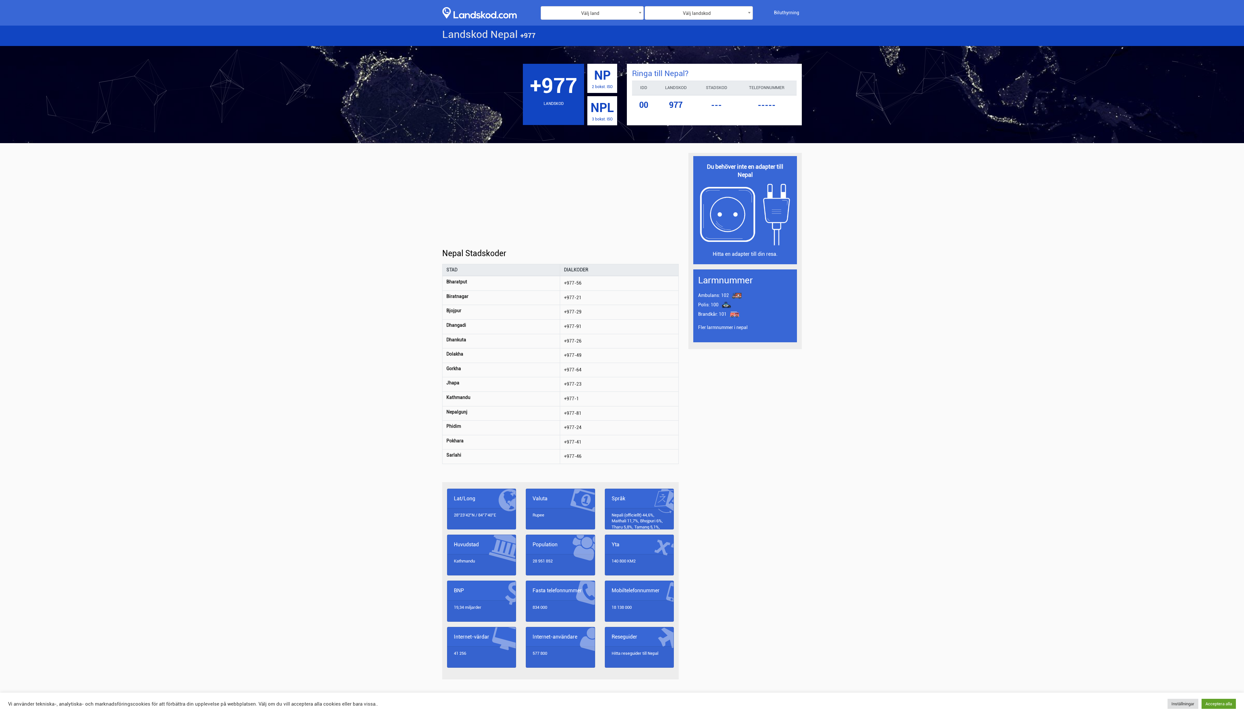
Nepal (653, 653)
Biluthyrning (786, 12)
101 (713, 314)
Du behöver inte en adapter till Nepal (745, 170)
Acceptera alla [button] (1218, 703)
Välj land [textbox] (590, 13)
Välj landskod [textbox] (697, 13)
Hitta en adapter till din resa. (745, 254)
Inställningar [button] (1182, 703)
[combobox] (592, 13)
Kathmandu (464, 561)
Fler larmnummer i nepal (723, 327)
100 (708, 304)
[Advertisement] (560, 200)
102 (713, 295)
